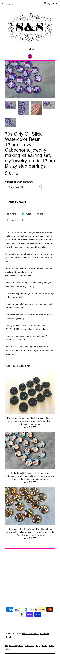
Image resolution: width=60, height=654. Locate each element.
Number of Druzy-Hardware (19, 181)
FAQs (44, 645)
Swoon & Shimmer (30, 633)
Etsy (38, 645)
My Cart (53, 3)
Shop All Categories (14, 645)
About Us (29, 645)
